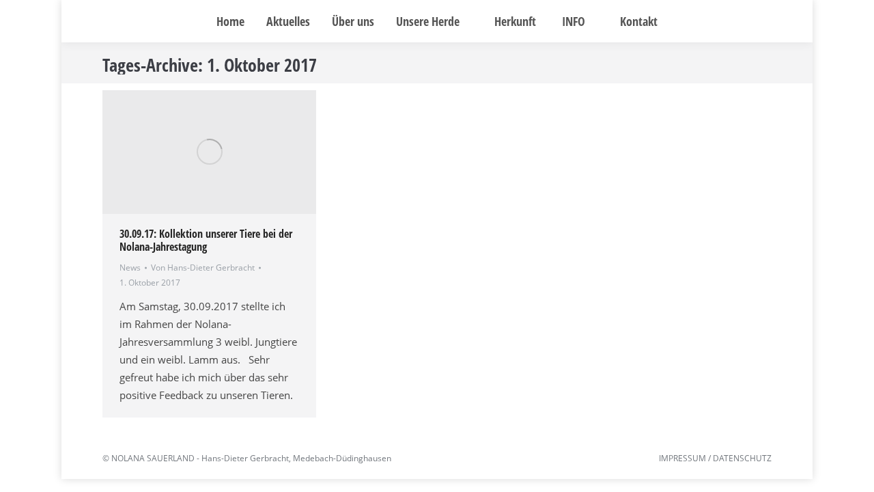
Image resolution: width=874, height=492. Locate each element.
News (130, 267)
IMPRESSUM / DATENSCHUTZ (715, 458)
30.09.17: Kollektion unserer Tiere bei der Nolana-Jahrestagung (205, 240)
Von (203, 267)
